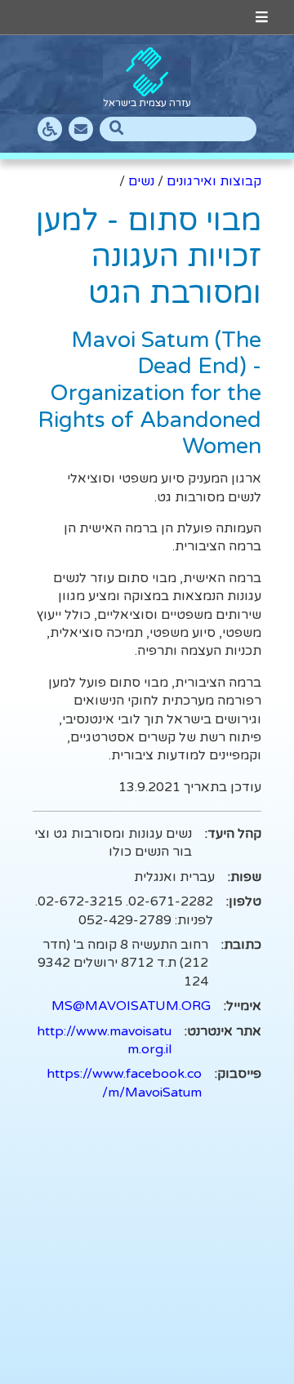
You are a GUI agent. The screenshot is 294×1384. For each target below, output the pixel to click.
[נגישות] (50, 129)
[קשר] (81, 129)
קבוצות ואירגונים (214, 181)
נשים (141, 181)
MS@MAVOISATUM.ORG (131, 1006)
